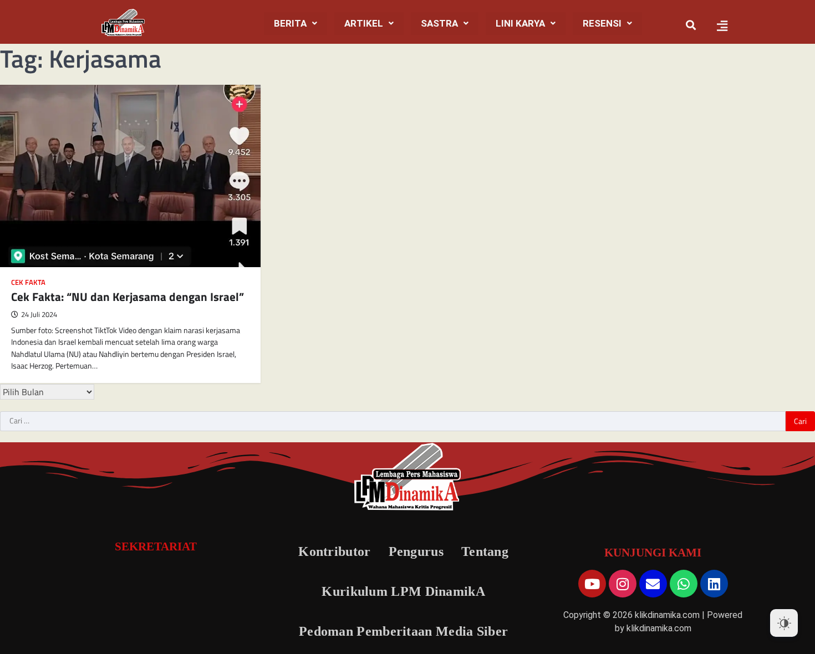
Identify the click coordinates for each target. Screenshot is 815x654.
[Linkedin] (714, 583)
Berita (290, 23)
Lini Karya (520, 23)
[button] (295, 23)
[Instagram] (622, 583)
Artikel (363, 23)
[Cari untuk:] (393, 421)
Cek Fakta (28, 282)
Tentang (484, 551)
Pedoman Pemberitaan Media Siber (403, 631)
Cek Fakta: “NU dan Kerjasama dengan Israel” (127, 296)
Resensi (602, 23)
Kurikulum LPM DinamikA (403, 591)
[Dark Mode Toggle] (784, 623)
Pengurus (416, 551)
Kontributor (334, 551)
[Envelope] (653, 583)
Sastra (439, 23)
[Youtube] (592, 583)
